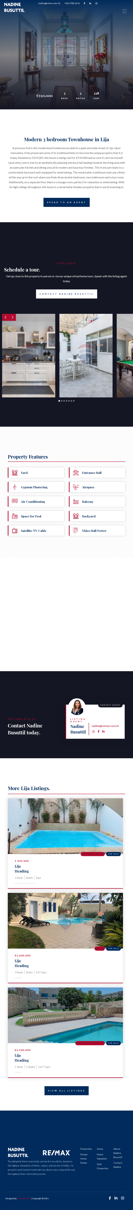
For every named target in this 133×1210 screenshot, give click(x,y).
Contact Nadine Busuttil (66, 294)
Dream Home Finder (83, 1158)
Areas (100, 1148)
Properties (86, 1148)
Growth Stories (24, 1198)
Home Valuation (102, 1156)
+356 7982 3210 (72, 3)
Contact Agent (91, 74)
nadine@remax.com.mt (49, 3)
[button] (5, 317)
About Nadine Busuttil (117, 1153)
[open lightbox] (28, 355)
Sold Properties (102, 1166)
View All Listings (66, 1090)
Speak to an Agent (66, 202)
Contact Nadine (117, 1164)
